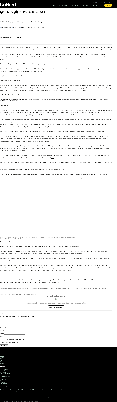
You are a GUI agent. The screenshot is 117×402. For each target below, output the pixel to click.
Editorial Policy (3, 383)
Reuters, (9, 253)
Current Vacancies (4, 378)
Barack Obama (6, 21)
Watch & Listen (81, 5)
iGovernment (26, 21)
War (1, 361)
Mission (59, 5)
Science (2, 359)
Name (2, 330)
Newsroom (65, 5)
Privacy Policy (3, 375)
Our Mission (3, 372)
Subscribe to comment (56, 307)
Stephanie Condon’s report (36, 90)
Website (2, 336)
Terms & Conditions (5, 373)
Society (2, 363)
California (16, 21)
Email (2, 333)
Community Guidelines (5, 376)
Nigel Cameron (16, 37)
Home (53, 5)
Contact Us (3, 379)
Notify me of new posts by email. (10, 342)
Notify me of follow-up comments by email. (13, 339)
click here (6, 391)
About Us (2, 382)
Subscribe (108, 5)
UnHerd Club (99, 5)
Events (88, 5)
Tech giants (37, 21)
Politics (2, 356)
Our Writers (72, 5)
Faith (1, 360)
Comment (3, 328)
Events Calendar (4, 369)
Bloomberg (31, 141)
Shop (92, 5)
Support (2, 380)
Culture (2, 357)
